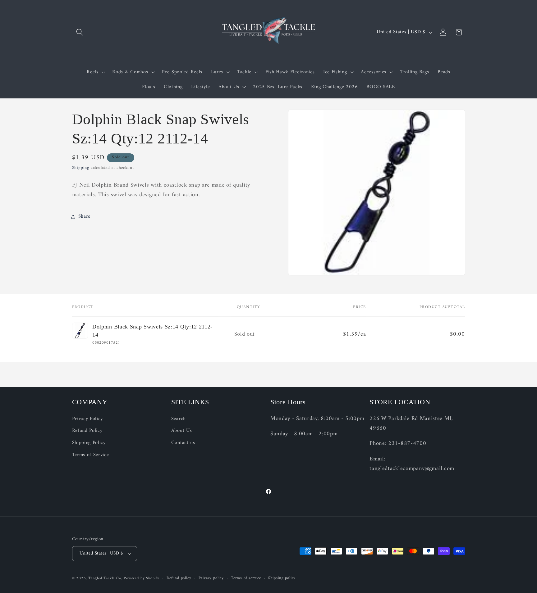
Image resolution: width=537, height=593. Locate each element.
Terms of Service (90, 454)
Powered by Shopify (141, 578)
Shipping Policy (89, 442)
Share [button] (84, 216)
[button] (80, 32)
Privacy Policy (87, 419)
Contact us (183, 442)
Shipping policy (282, 578)
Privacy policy (211, 578)
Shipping (80, 168)
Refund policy (179, 578)
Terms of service (246, 578)
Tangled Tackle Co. (105, 578)
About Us (181, 431)
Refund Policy (87, 431)
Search (178, 419)
